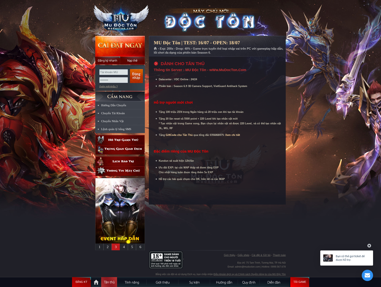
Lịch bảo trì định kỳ (120, 161)
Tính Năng (132, 282)
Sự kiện (194, 282)
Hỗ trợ (120, 140)
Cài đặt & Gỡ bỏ (261, 255)
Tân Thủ (109, 282)
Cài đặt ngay (120, 46)
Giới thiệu (229, 255)
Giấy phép (243, 255)
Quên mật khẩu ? (108, 86)
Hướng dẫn (224, 282)
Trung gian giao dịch (120, 150)
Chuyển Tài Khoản (113, 113)
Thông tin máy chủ (120, 171)
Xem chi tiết (232, 134)
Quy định (249, 282)
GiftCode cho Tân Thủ (179, 134)
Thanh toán (279, 255)
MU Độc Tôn (119, 18)
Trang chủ (155, 49)
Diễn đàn (275, 282)
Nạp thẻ (132, 61)
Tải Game (299, 281)
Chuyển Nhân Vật (112, 121)
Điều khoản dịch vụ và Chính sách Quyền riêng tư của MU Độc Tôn (250, 274)
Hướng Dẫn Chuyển (113, 105)
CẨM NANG (120, 94)
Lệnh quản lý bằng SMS (116, 129)
